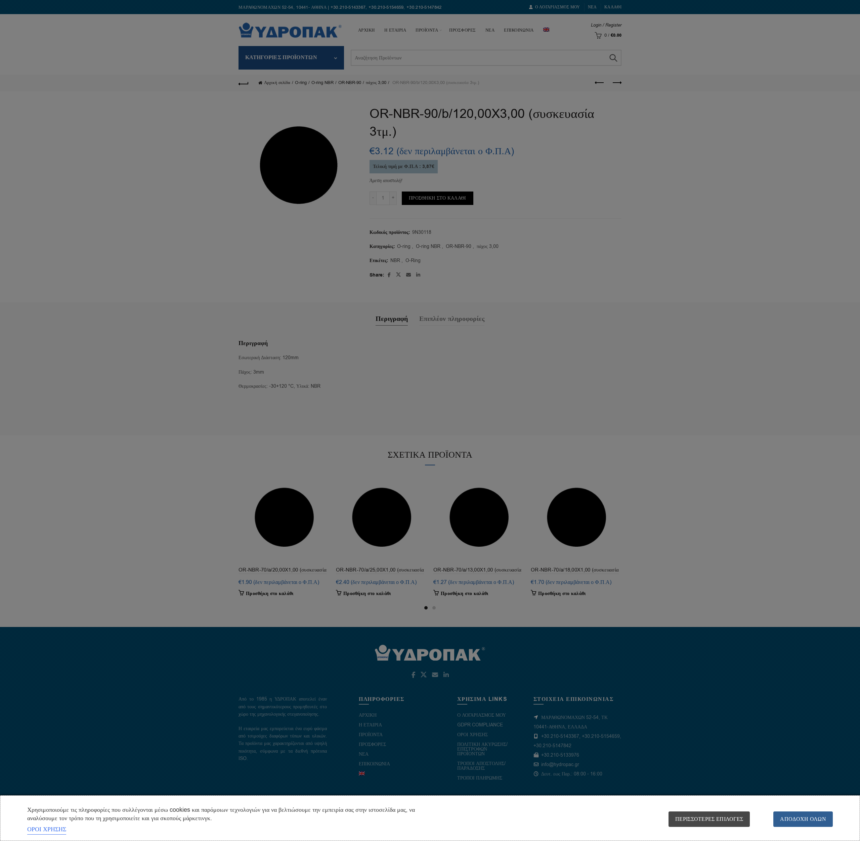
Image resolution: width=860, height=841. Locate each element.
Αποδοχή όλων (803, 819)
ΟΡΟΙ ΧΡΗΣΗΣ (46, 829)
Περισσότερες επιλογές (709, 819)
